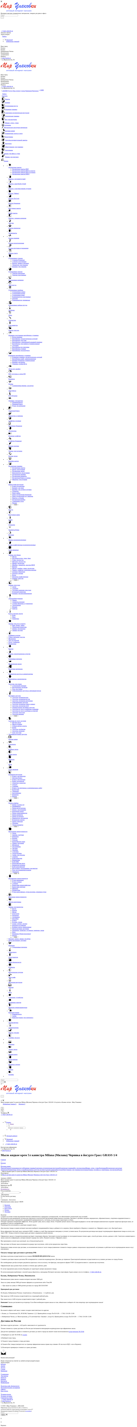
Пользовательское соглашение (10, 1387)
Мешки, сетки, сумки (92, 1168)
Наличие (7, 1205)
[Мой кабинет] (1, 1098)
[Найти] (2, 17)
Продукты (59, 1170)
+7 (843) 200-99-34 (7, 31)
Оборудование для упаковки (71, 1170)
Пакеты (3, 1168)
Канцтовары (29, 1170)
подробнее (28, 1411)
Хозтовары (102, 1168)
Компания (4, 1371)
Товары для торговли (111, 1170)
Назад (12, 1124)
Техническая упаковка (66, 1168)
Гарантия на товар (6, 1398)
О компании (5, 1374)
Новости (3, 1377)
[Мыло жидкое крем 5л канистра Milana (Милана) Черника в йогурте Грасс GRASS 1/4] (29, 1175)
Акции (3, 1366)
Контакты (4, 1381)
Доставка (7, 1212)
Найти (3, 1415)
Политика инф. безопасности (10, 1386)
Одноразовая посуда (17, 1168)
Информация (5, 1382)
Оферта (3, 1389)
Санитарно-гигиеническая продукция (47, 1168)
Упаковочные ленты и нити (16, 1170)
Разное (120, 1170)
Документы (4, 1376)
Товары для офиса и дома (96, 1170)
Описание (7, 1207)
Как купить (8, 1208)
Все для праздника (79, 1168)
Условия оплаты (6, 1394)
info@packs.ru (6, 58)
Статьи (3, 1369)
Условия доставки (6, 1396)
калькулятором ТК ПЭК (76, 1331)
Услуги (3, 1367)
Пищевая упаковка (29, 1168)
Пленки (8, 1168)
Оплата (6, 1210)
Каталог (3, 1364)
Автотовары (84, 1170)
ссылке (24, 1335)
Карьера (3, 1379)
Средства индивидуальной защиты (44, 1170)
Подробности (5, 1189)
